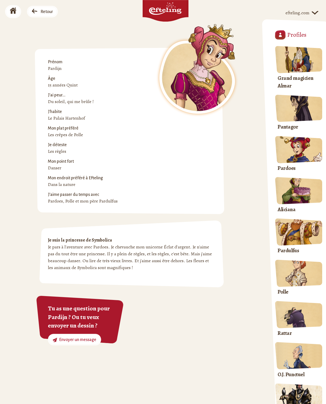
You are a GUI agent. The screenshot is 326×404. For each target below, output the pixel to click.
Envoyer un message (77, 339)
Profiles (296, 35)
